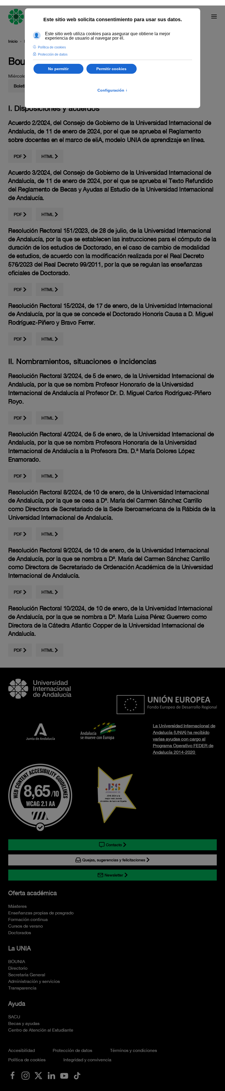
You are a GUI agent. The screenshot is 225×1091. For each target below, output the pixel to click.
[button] (214, 17)
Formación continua (28, 919)
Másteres (17, 906)
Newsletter (114, 875)
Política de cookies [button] (52, 47)
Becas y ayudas (24, 1023)
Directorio (17, 968)
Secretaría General (26, 974)
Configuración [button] (112, 90)
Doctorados (19, 932)
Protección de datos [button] (53, 54)
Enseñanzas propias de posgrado (41, 912)
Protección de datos (72, 1050)
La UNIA (19, 948)
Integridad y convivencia (87, 1059)
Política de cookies (27, 1059)
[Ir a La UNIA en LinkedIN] (51, 1075)
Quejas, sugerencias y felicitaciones (113, 860)
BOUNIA (16, 961)
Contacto (114, 845)
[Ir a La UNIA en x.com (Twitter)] (38, 1075)
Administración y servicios (34, 981)
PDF (18, 156)
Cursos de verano (25, 925)
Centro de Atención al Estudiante (40, 1029)
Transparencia (22, 987)
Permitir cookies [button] (111, 69)
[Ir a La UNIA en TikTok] (77, 1075)
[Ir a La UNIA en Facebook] (12, 1075)
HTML (47, 156)
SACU (14, 1016)
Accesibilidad (21, 1050)
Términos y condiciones (133, 1050)
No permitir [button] (58, 69)
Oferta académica (32, 893)
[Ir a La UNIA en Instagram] (25, 1075)
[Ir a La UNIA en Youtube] (64, 1075)
